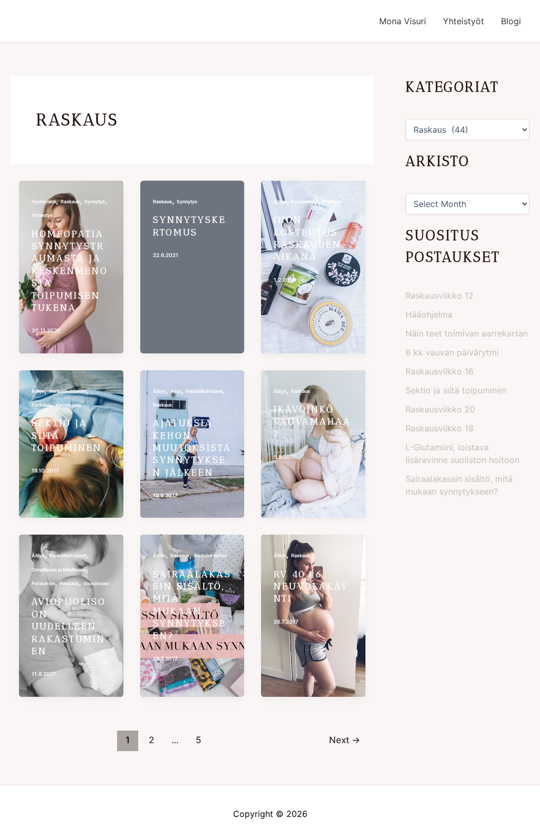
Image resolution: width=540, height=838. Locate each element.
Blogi (511, 21)
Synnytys (94, 201)
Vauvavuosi (68, 405)
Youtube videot (210, 555)
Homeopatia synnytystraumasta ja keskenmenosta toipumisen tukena (70, 270)
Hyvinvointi (44, 201)
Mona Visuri (402, 21)
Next (344, 739)
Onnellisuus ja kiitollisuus (58, 570)
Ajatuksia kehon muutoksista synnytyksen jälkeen (192, 447)
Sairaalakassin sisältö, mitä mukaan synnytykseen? (192, 605)
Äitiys (280, 201)
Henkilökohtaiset (67, 391)
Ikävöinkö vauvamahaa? (312, 421)
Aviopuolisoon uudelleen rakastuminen (69, 626)
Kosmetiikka (304, 201)
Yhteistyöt (463, 21)
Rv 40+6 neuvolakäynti (311, 586)
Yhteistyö (42, 215)
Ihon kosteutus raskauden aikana (307, 238)
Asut (175, 391)
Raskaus (70, 201)
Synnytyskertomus (189, 226)
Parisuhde (43, 583)
